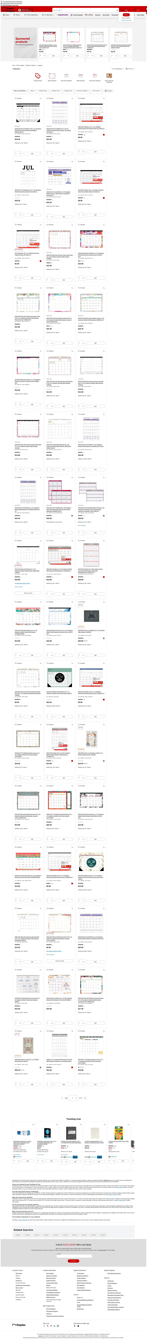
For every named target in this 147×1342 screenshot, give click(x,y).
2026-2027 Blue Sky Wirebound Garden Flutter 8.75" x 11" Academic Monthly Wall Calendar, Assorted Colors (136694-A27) (27, 318)
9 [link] (52, 576)
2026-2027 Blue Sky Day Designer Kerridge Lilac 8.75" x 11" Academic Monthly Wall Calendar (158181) (121, 46)
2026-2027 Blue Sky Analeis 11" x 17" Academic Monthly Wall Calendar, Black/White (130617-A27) (91, 816)
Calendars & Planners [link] (30, 65)
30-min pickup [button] (82, 525)
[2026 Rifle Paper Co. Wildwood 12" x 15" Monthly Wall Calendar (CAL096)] (91, 616)
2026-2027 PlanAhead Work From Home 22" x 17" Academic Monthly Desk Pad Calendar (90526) (27, 999)
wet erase (119, 1187)
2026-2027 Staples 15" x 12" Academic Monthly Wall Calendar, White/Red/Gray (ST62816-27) (59, 569)
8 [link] (52, 136)
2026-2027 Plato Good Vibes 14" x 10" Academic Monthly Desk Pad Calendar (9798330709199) (28, 876)
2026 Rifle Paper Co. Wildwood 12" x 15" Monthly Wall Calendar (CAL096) (91, 631)
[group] (23, 1144)
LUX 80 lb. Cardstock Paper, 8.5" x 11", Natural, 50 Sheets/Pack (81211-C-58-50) (94, 1142)
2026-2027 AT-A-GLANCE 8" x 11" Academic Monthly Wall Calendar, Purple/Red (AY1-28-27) (91, 445)
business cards (112, 1194)
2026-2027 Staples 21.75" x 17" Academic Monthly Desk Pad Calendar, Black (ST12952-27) (91, 127)
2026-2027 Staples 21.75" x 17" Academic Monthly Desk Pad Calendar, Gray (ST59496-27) (59, 876)
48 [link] (84, 197)
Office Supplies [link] (20, 65)
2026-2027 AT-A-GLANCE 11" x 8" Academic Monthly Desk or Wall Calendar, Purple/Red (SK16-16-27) (58, 193)
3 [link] (52, 515)
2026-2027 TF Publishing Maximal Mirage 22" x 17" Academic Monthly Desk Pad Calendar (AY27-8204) (59, 816)
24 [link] (84, 699)
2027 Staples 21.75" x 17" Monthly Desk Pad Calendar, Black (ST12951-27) (27, 254)
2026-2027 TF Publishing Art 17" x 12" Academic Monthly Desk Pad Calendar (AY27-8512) (28, 190)
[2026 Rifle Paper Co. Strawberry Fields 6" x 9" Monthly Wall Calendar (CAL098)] (91, 739)
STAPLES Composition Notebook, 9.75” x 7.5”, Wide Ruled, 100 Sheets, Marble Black (71, 1142)
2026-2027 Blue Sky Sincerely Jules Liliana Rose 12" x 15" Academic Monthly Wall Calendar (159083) (59, 256)
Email (59, 1254)
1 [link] (52, 262)
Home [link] (13, 65)
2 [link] (52, 326)
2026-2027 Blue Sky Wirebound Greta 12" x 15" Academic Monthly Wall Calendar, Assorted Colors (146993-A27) (27, 816)
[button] (117, 10)
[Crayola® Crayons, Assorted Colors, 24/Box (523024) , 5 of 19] (119, 1133)
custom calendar (22, 1220)
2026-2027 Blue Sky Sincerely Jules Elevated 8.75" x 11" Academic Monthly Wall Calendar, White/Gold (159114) (27, 938)
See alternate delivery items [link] (22, 583)
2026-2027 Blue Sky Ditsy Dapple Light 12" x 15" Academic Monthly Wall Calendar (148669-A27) (97, 46)
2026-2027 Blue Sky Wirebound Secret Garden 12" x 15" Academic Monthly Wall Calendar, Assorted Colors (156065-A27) (90, 999)
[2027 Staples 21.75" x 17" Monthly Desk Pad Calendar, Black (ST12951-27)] (28, 239)
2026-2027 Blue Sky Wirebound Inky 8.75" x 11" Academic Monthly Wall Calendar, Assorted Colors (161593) (59, 938)
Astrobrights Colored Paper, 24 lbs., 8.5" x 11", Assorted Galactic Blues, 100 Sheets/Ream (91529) (46, 1143)
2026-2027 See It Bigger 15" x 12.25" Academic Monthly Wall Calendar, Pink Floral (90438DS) (59, 999)
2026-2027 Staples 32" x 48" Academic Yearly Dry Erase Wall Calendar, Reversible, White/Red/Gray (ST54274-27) (90, 570)
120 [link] (84, 134)
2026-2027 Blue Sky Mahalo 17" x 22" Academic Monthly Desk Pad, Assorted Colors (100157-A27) (48, 46)
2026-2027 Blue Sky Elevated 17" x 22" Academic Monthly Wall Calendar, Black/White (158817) (27, 570)
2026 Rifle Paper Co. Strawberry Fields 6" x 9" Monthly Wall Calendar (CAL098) (90, 753)
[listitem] (49, 44)
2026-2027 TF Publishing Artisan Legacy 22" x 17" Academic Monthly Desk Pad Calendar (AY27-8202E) (90, 1061)
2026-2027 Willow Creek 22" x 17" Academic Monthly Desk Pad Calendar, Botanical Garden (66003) (90, 877)
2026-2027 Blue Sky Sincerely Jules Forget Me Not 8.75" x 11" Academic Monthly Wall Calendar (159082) (28, 693)
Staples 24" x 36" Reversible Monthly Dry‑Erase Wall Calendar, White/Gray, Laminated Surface (59, 1060)
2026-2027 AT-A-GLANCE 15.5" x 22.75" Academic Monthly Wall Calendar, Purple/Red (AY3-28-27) (58, 130)
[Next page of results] (85, 1098)
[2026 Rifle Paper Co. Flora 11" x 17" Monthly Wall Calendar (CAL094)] (28, 1045)
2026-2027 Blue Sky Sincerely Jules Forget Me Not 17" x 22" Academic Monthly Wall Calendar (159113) (90, 383)
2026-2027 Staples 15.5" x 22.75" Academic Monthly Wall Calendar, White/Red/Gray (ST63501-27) (58, 754)
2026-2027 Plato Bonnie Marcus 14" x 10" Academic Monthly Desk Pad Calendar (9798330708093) (26, 632)
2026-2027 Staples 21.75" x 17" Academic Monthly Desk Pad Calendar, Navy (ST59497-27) (91, 692)
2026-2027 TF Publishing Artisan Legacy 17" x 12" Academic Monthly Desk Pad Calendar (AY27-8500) (27, 754)
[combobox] (85, 10)
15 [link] (52, 760)
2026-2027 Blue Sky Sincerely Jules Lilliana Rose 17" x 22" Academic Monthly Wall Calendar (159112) (28, 446)
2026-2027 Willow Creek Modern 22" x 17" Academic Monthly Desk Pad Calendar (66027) (59, 692)
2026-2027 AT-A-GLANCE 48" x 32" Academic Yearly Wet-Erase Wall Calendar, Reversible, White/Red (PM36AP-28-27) (58, 509)
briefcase (122, 1200)
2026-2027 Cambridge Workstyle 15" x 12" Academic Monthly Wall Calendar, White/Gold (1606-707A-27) (58, 446)
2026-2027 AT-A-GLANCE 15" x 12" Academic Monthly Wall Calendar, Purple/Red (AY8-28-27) (91, 937)
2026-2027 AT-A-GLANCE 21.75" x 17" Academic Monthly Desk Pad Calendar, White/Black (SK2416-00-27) (28, 130)
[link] (25, 1)
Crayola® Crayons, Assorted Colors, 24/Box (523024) (119, 1142)
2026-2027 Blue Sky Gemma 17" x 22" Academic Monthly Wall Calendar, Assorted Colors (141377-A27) (59, 632)
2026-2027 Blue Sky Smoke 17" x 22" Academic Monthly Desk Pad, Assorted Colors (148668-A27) (27, 381)
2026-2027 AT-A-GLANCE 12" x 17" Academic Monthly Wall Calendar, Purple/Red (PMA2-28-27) (27, 509)
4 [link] (52, 199)
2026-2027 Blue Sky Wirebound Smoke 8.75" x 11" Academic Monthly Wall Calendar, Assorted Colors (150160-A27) (72, 46)
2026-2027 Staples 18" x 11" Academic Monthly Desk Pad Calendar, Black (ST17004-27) (91, 190)
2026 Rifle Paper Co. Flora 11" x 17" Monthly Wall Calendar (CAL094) (27, 1060)
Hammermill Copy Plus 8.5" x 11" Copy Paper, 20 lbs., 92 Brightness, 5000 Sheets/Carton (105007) (22, 1143)
